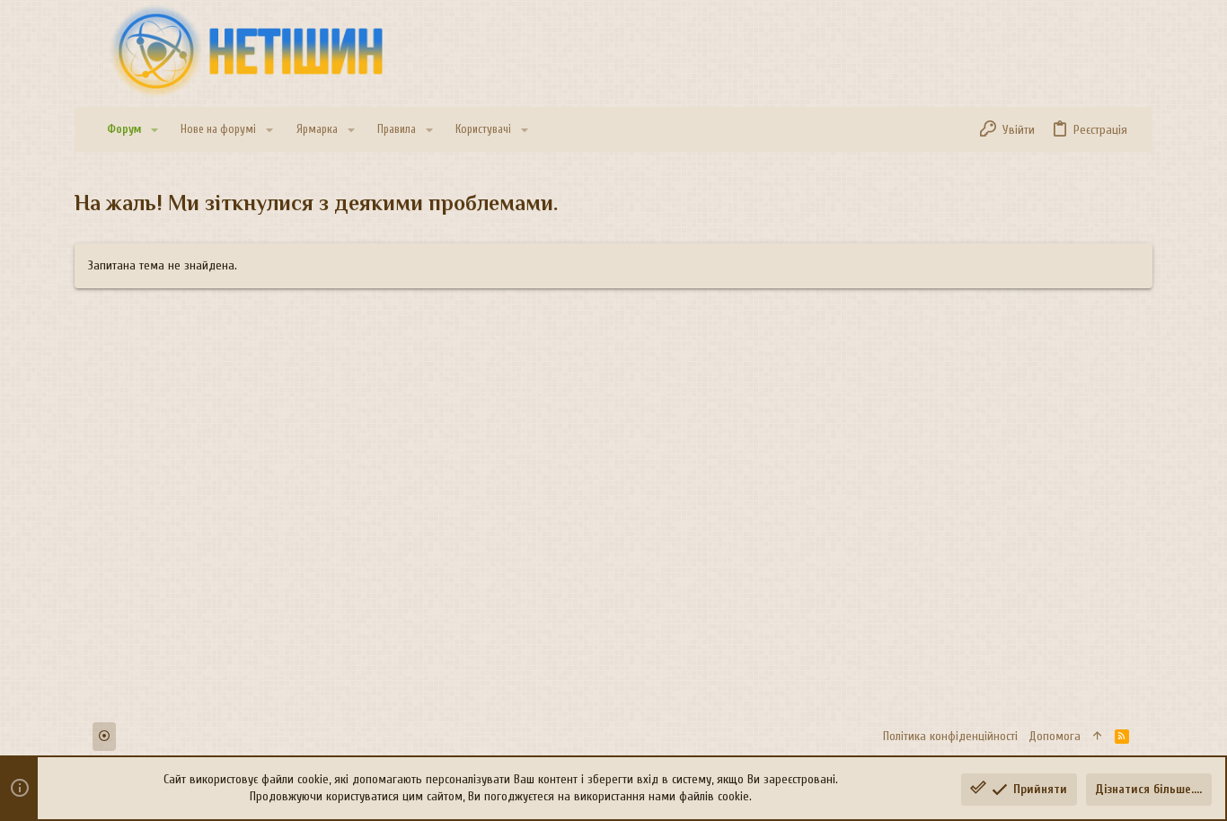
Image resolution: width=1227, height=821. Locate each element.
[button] (154, 130)
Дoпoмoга (1054, 736)
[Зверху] (1097, 736)
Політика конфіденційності (950, 736)
